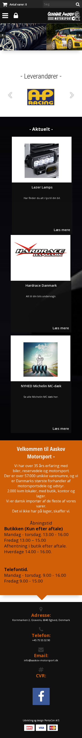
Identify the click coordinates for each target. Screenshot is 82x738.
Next (79, 39)
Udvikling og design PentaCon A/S (41, 720)
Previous (3, 39)
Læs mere (62, 229)
